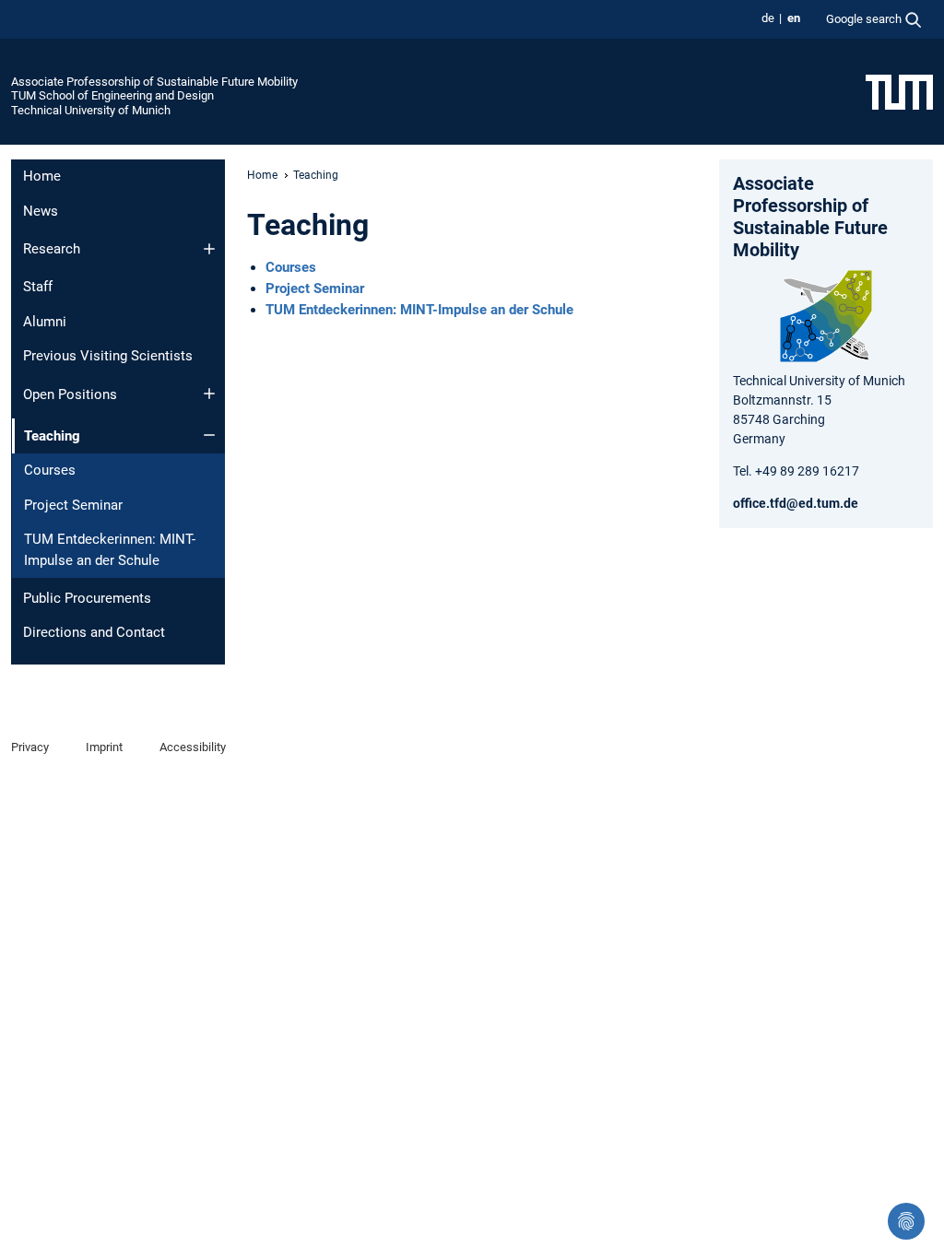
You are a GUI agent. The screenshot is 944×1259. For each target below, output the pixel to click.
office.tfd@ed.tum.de (795, 503)
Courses (50, 470)
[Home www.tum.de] (899, 91)
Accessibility (192, 747)
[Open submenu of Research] (209, 249)
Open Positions (70, 394)
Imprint (104, 747)
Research (51, 249)
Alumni (44, 321)
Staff (38, 286)
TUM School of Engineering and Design (112, 95)
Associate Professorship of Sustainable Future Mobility (154, 81)
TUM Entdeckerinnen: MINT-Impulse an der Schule (109, 550)
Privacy (30, 747)
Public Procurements (87, 598)
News (40, 211)
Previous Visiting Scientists (108, 355)
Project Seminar (73, 505)
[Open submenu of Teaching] (209, 435)
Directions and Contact (94, 632)
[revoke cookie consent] (906, 1221)
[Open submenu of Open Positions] (209, 393)
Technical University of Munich (91, 110)
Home (42, 176)
